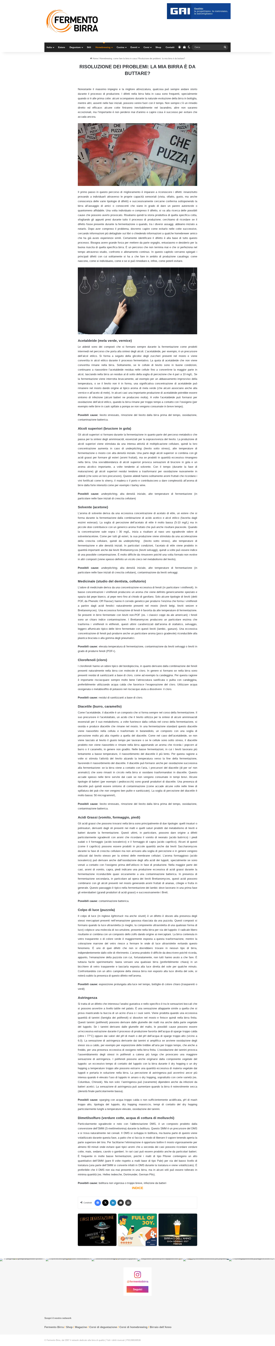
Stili (89, 47)
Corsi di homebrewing (133, 1327)
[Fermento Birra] (72, 21)
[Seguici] (137, 1276)
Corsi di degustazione (103, 1327)
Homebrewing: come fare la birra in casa (118, 58)
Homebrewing (102, 47)
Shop (158, 47)
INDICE (137, 1188)
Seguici (137, 1289)
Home (95, 58)
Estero (61, 47)
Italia (49, 47)
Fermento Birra (54, 1327)
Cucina (120, 47)
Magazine (81, 1327)
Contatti (170, 47)
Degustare (75, 47)
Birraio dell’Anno (160, 1327)
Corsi (146, 47)
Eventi (133, 47)
